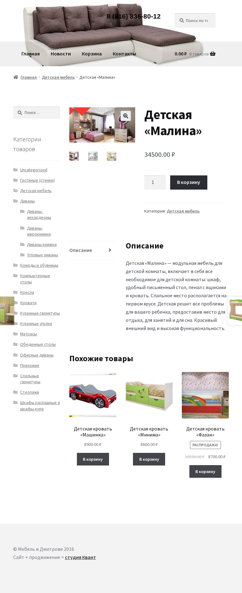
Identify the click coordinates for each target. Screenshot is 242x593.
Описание (80, 250)
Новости (61, 53)
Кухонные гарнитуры (40, 313)
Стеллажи (29, 392)
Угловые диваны (42, 255)
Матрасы (28, 334)
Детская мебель (58, 77)
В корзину (188, 182)
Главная (30, 53)
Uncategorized (33, 170)
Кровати (28, 302)
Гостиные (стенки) (37, 180)
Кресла (27, 292)
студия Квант (80, 557)
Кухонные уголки (36, 323)
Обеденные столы (38, 344)
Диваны (27, 201)
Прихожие (29, 365)
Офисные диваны (37, 355)
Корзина (92, 53)
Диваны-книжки (42, 244)
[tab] (92, 250)
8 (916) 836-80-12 (134, 16)
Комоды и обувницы (39, 265)
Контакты (124, 53)
